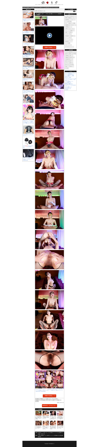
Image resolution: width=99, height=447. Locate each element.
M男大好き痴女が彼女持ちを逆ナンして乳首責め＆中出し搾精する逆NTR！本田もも (28, 55)
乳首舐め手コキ (38, 400)
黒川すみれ (67, 64)
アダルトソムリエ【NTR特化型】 (70, 85)
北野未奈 (70, 57)
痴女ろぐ (53, 443)
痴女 (70, 21)
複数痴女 (69, 17)
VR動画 (41, 398)
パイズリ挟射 (45, 398)
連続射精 (66, 19)
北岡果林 (66, 55)
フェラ (74, 19)
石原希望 (66, 59)
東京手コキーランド (68, 76)
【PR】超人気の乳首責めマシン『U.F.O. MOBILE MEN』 (28, 146)
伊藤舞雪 (66, 57)
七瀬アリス (71, 55)
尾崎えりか (67, 66)
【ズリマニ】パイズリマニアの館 (70, 78)
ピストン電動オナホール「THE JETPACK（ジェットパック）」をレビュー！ (28, 135)
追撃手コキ (59, 400)
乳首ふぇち (67, 80)
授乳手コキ (55, 400)
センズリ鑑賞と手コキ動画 (69, 74)
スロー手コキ (72, 28)
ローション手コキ (68, 37)
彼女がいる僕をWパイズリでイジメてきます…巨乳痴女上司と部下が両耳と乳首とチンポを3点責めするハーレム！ (28, 91)
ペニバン (70, 41)
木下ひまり (67, 62)
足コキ (72, 23)
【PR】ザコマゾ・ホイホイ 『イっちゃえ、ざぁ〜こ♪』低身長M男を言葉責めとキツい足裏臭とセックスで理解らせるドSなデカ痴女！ (28, 122)
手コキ (37, 7)
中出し (56, 398)
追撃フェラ (67, 32)
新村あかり (72, 66)
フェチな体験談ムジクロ (69, 81)
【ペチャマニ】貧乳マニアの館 (70, 79)
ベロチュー (74, 17)
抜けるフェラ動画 (68, 77)
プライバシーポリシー (54, 7)
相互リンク (42, 7)
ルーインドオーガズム (69, 39)
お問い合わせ (47, 7)
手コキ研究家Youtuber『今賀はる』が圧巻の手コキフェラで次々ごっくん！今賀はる (28, 44)
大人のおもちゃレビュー (69, 46)
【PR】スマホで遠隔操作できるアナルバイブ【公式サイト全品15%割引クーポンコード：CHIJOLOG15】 (28, 159)
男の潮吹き (32, 7)
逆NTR (71, 32)
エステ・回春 (67, 23)
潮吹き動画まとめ (68, 87)
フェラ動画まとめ (68, 82)
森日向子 (66, 53)
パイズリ (70, 19)
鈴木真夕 (37, 401)
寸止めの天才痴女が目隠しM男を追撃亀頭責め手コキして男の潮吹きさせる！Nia (28, 79)
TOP (24, 7)
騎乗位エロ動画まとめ (68, 83)
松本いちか (71, 59)
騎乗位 (66, 17)
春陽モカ (70, 53)
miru (73, 57)
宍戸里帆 (74, 53)
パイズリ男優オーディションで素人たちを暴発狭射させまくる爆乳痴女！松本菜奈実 (28, 32)
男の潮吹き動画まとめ (68, 84)
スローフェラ (67, 30)
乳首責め (27, 7)
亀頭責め (66, 41)
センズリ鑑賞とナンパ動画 (69, 75)
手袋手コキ (50, 400)
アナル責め (67, 21)
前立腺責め (43, 400)
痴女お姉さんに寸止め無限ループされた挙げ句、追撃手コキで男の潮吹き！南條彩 (28, 67)
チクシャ (70, 26)
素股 (74, 23)
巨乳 (47, 400)
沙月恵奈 (66, 68)
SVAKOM (66, 89)
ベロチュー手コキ (52, 398)
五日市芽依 (72, 64)
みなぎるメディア (68, 88)
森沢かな (71, 62)
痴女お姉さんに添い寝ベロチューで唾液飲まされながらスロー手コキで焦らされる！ (28, 20)
